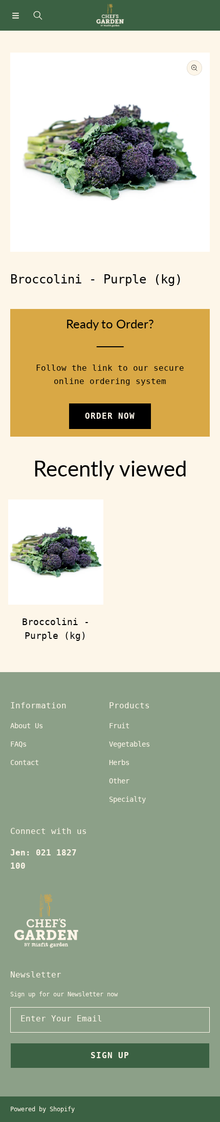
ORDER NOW (110, 416)
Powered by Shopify (42, 1109)
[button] (15, 15)
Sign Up (110, 1055)
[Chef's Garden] (110, 15)
